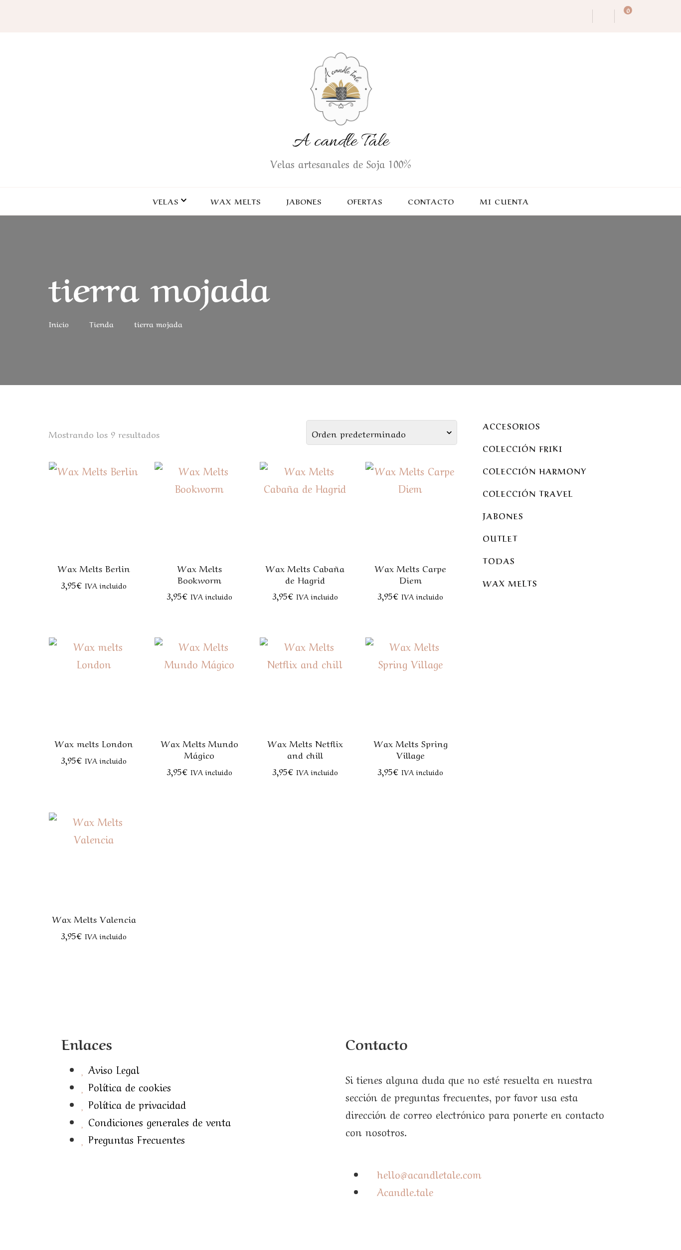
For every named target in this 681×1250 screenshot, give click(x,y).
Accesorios (511, 425)
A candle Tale (341, 141)
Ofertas (364, 201)
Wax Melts (235, 201)
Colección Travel (528, 493)
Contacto (431, 201)
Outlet (500, 538)
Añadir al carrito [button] (94, 498)
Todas (499, 560)
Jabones (304, 201)
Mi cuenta (504, 201)
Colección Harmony (534, 470)
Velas (165, 201)
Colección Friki (522, 448)
